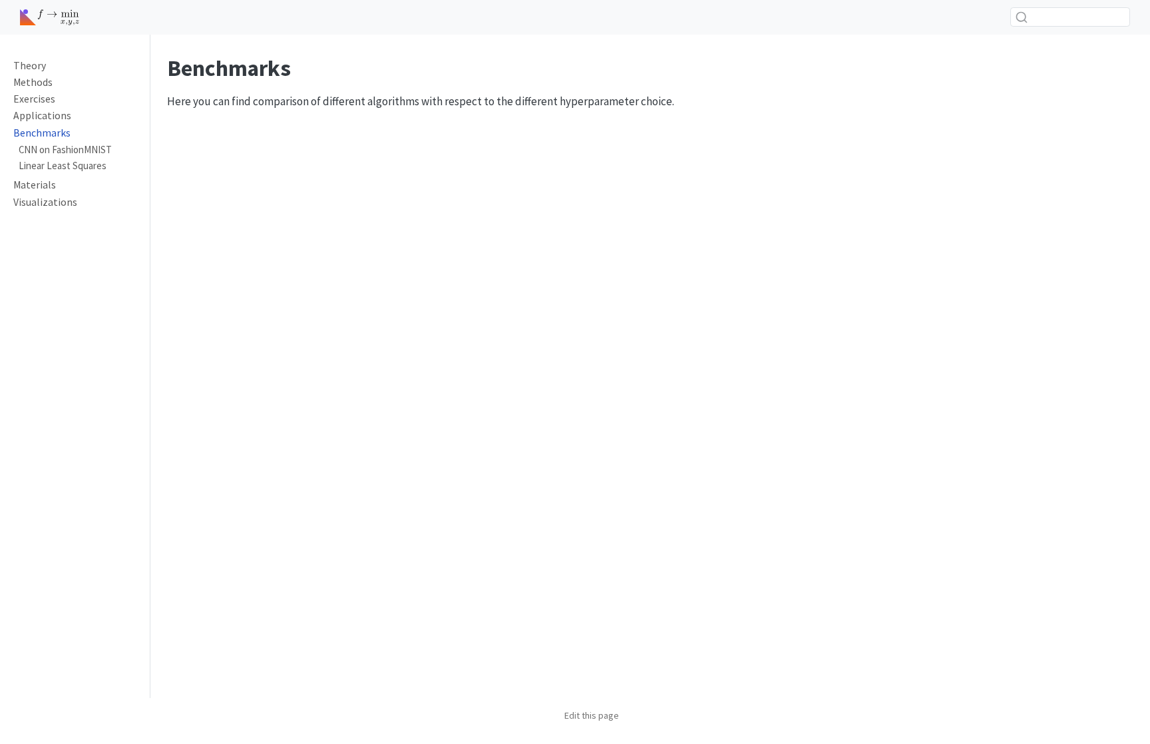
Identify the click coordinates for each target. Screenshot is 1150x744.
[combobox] (1070, 17)
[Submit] (1021, 17)
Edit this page (591, 715)
